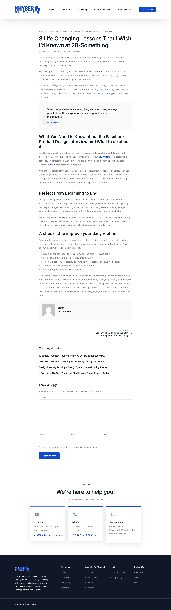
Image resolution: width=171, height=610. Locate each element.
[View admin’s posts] (48, 310)
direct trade (96, 71)
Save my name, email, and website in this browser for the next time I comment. (69, 447)
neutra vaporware (101, 93)
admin (41, 51)
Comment (43, 397)
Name (41, 434)
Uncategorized (65, 51)
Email (73, 434)
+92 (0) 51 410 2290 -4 (83, 535)
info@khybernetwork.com (48, 535)
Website (105, 434)
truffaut (51, 165)
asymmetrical (105, 157)
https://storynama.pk (65, 312)
